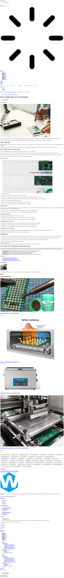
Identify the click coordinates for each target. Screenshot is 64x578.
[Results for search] (32, 38)
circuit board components (21, 138)
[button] (7, 543)
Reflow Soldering (49, 462)
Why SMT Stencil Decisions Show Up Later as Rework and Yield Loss (14, 448)
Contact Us (4, 501)
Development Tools (15, 456)
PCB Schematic (58, 460)
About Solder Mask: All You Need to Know (9, 257)
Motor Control (55, 458)
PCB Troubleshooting (12, 462)
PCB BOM (12, 460)
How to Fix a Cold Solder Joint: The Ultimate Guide (10, 258)
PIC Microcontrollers (29, 462)
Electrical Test (31, 456)
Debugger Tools (60, 454)
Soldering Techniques (37, 464)
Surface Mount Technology (16, 466)
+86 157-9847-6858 (32, 4)
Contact (34, 85)
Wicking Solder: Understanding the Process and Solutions (11, 260)
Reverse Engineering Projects (10, 547)
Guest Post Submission (6, 508)
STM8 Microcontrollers (47, 464)
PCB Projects (49, 460)
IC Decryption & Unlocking (10, 545)
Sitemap (1, 528)
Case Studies (12, 85)
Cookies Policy (2, 527)
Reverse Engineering (58, 462)
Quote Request (4, 510)
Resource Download (9, 552)
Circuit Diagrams (51, 454)
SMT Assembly (13, 464)
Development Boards (5, 456)
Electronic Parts (40, 456)
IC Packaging (13, 458)
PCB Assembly (4, 460)
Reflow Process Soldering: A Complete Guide (9, 362)
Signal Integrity (4, 464)
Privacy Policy (2, 523)
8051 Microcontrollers (5, 454)
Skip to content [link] (2, 0)
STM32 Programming (5, 466)
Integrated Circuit (39, 458)
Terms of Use (2, 525)
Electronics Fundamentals (50, 456)
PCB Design (28, 460)
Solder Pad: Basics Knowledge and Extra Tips (9, 259)
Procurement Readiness (40, 462)
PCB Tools (20, 85)
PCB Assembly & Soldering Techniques (11, 94)
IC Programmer (21, 458)
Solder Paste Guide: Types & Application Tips (9, 313)
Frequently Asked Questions (6, 507)
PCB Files (35, 460)
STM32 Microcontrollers (58, 464)
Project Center (4, 509)
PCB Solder (4, 462)
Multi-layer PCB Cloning (10, 546)
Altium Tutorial (14, 454)
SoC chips (29, 464)
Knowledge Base (27, 85)
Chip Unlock (43, 454)
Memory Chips (47, 458)
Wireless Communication (27, 466)
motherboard (33, 219)
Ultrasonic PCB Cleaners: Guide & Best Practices (10, 393)
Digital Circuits (24, 456)
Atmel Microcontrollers (34, 454)
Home (2, 85)
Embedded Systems (5, 458)
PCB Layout (42, 460)
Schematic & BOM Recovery (10, 548)
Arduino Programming (24, 454)
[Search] (0, 70)
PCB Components (20, 460)
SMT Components (21, 464)
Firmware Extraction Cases (10, 544)
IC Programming (30, 458)
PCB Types (21, 462)
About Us (4, 500)
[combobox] (5, 6)
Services (6, 85)
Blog (6, 551)
